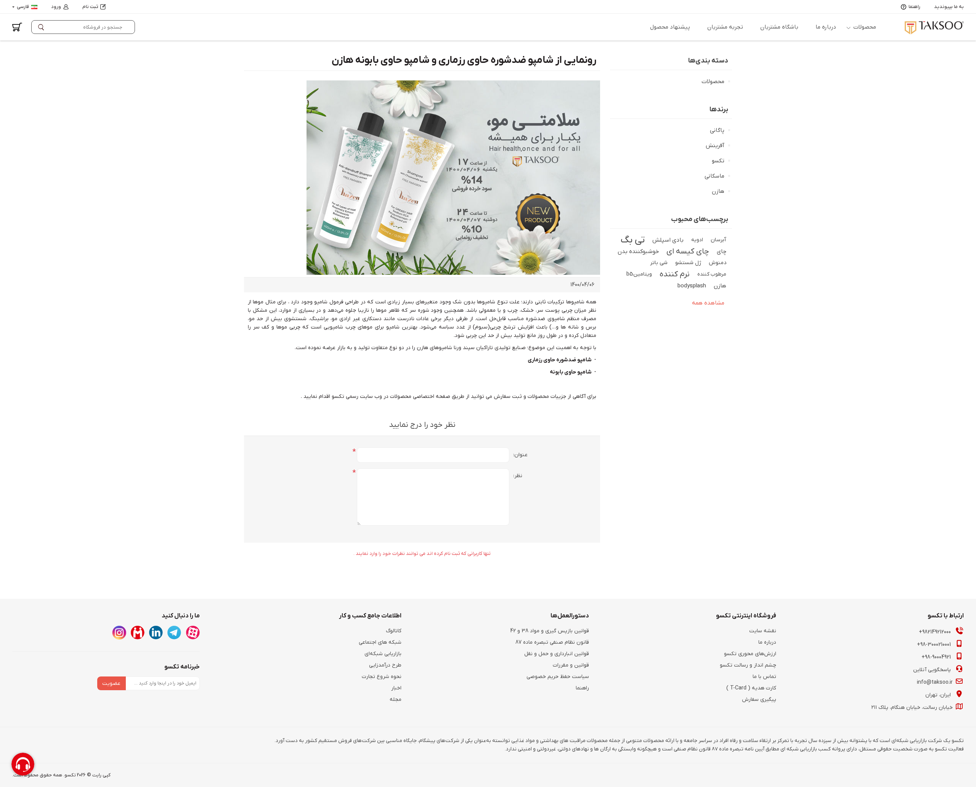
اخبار (396, 688)
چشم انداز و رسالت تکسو (748, 665)
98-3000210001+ (934, 644)
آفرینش (715, 145)
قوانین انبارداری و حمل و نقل (556, 653)
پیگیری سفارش (759, 699)
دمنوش (717, 262)
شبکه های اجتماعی (380, 642)
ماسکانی (714, 176)
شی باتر (659, 262)
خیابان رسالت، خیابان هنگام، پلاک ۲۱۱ (912, 707)
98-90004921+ (936, 657)
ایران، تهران (938, 695)
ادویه (697, 240)
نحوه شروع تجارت (381, 676)
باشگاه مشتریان (779, 27)
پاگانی (717, 130)
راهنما (914, 6)
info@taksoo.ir (935, 682)
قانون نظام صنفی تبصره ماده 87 (552, 642)
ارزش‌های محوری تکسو (750, 653)
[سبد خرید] (17, 27)
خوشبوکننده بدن (638, 251)
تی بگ (633, 240)
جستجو (42, 27)
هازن (718, 191)
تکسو (718, 161)
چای (721, 251)
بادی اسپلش (668, 240)
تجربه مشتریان (725, 27)
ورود (56, 6)
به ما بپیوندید (949, 6)
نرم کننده (675, 274)
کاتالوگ (393, 631)
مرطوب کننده (711, 274)
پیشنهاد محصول (670, 27)
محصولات (864, 27)
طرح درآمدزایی (385, 665)
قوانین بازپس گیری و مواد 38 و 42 (549, 631)
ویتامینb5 (639, 274)
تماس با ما (764, 676)
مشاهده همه (708, 303)
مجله (395, 699)
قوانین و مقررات (571, 665)
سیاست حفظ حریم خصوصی (558, 676)
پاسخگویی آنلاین (932, 669)
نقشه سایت (762, 631)
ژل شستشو (688, 262)
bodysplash (691, 286)
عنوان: (520, 454)
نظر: (517, 475)
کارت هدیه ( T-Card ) (751, 688)
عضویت (111, 683)
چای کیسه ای (687, 251)
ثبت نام (90, 6)
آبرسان (718, 240)
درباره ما (825, 27)
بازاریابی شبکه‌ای (382, 653)
